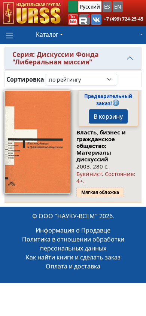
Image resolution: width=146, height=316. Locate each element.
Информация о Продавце (73, 230)
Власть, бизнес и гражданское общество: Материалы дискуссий (101, 145)
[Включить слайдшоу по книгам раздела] (123, 79)
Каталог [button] (47, 34)
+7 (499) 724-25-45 (123, 19)
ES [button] (107, 6)
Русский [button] (90, 6)
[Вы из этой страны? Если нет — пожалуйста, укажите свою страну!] (72, 6)
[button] (73, 19)
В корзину (108, 116)
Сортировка (25, 79)
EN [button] (117, 6)
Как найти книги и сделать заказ (73, 257)
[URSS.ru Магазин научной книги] (31, 13)
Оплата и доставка (73, 266)
